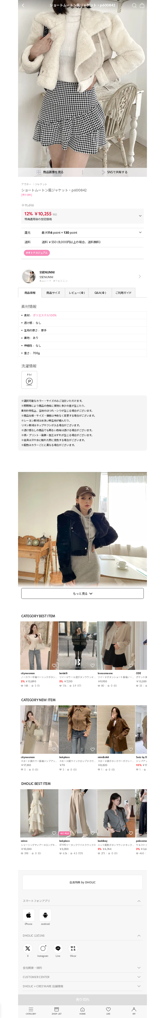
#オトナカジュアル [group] (37, 253)
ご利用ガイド (123, 293)
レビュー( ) (77, 293)
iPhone (28, 924)
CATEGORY (31, 1013)
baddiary (102, 841)
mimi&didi (103, 757)
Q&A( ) (100, 293)
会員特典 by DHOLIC (82, 882)
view (139, 276)
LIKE (108, 1013)
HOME (82, 1013)
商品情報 (29, 293)
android (45, 924)
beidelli (63, 673)
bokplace (64, 757)
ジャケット (41, 184)
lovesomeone (105, 673)
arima (24, 841)
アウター (26, 184)
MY (134, 1013)
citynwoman (28, 673)
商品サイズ (53, 293)
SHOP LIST (56, 1013)
